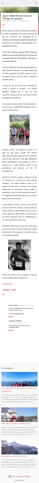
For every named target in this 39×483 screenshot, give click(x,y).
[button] (3, 25)
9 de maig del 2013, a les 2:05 (25, 305)
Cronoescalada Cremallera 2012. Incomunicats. (14, 456)
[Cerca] (36, 3)
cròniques (6, 290)
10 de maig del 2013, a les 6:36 (17, 322)
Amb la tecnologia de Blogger (21, 476)
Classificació (7, 284)
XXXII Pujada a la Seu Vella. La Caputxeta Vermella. (15, 423)
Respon (11, 317)
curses (14, 290)
